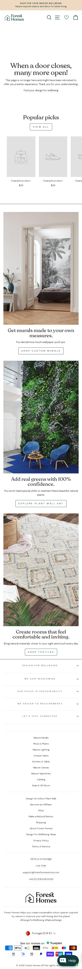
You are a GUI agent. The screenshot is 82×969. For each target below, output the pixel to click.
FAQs (41, 810)
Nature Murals (41, 737)
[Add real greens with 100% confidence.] (41, 417)
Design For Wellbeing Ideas (41, 834)
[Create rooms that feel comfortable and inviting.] (41, 569)
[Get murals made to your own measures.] (41, 268)
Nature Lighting (41, 749)
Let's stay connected (40, 716)
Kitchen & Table (41, 761)
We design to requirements (40, 703)
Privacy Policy (41, 840)
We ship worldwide (40, 678)
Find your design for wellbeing (41, 90)
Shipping (41, 822)
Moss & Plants (41, 743)
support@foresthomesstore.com (41, 872)
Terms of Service (41, 846)
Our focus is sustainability (40, 691)
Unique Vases (41, 755)
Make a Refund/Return (41, 816)
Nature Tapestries (41, 773)
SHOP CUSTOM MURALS (41, 350)
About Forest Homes (41, 828)
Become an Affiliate (41, 804)
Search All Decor (41, 785)
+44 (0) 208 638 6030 (41, 879)
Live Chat (41, 865)
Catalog (41, 779)
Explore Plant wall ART (41, 503)
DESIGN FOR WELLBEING (40, 665)
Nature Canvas (41, 767)
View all (41, 126)
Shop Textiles (41, 652)
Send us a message (41, 858)
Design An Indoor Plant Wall (41, 798)
